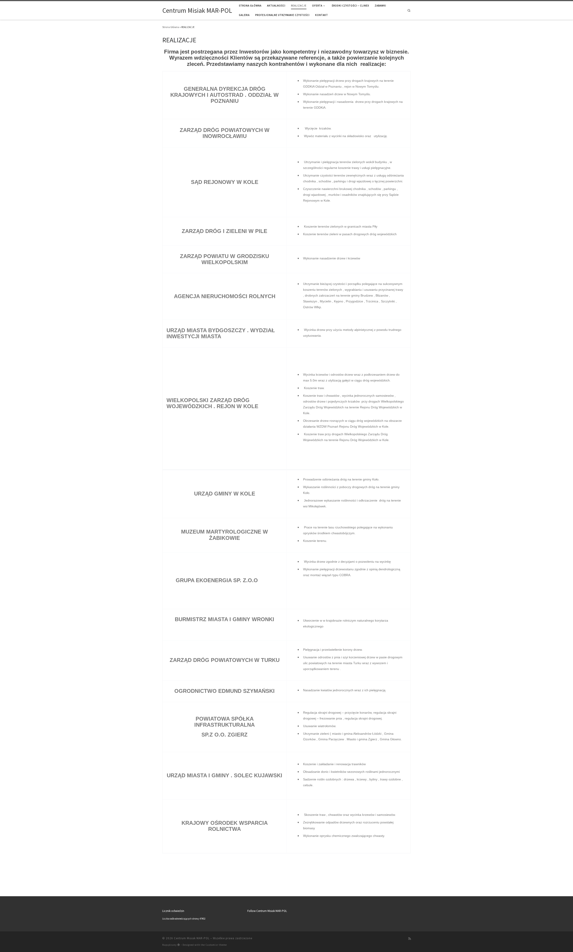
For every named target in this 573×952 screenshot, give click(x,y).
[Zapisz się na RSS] (409, 939)
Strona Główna (170, 27)
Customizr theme (216, 944)
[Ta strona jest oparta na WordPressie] (178, 944)
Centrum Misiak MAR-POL (192, 938)
